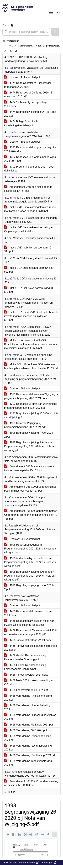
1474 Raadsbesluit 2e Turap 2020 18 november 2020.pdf (28, 94)
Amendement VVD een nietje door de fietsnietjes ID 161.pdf (28, 188)
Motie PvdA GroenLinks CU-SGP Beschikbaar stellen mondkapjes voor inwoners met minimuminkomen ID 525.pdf (31, 344)
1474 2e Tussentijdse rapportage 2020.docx (25, 104)
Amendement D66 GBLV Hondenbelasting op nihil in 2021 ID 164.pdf (31, 783)
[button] (55, 32)
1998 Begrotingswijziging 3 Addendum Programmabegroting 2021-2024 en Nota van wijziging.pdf (30, 446)
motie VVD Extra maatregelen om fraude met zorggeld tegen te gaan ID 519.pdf (30, 209)
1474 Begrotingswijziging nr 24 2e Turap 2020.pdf (30, 113)
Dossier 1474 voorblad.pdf (24, 77)
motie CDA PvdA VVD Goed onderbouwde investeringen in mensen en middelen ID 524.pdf (31, 316)
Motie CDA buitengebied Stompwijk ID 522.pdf (29, 269)
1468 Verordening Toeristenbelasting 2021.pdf (28, 763)
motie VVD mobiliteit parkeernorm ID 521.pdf (28, 249)
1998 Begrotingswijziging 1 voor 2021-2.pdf (29, 434)
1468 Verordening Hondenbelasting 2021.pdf (27, 707)
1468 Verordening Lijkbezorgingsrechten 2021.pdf (30, 717)
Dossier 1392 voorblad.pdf (24, 141)
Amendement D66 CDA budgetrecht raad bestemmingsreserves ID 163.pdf (30, 488)
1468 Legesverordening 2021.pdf (28, 690)
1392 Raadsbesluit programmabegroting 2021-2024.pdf (30, 159)
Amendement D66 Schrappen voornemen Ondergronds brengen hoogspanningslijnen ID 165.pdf (30, 515)
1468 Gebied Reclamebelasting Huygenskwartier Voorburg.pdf (25, 657)
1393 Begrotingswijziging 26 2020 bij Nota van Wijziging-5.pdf (31, 415)
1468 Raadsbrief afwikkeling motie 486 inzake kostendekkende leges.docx (29, 622)
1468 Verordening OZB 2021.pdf (28, 730)
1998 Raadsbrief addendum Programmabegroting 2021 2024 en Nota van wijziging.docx (30, 548)
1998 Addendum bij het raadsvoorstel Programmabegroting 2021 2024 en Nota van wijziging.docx (30, 562)
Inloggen (49, 862)
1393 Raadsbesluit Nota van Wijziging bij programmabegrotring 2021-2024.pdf (30, 405)
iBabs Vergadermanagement (21, 862)
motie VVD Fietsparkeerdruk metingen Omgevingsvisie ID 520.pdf (28, 229)
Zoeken (6, 25)
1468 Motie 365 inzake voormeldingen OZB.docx (28, 682)
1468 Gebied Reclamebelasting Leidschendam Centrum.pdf (25, 667)
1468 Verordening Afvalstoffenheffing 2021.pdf (28, 697)
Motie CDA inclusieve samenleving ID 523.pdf (28, 290)
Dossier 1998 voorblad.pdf (24, 539)
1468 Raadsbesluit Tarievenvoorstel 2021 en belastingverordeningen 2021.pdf (30, 632)
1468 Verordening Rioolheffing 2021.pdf (32, 755)
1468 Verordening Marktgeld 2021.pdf (31, 724)
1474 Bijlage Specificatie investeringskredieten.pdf (21, 123)
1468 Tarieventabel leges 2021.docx (30, 640)
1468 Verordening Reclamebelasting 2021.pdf (28, 747)
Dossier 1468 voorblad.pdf (24, 605)
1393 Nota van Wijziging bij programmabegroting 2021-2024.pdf (24, 425)
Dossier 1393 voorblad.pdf (24, 388)
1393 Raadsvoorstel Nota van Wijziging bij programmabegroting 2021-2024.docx (31, 396)
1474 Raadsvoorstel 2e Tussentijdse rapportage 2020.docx (28, 85)
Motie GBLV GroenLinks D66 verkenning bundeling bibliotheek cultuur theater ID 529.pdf (31, 366)
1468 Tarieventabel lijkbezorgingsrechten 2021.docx (30, 647)
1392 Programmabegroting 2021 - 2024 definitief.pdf (29, 168)
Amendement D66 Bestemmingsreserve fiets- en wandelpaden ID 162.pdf (29, 468)
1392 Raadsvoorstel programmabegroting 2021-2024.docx (30, 149)
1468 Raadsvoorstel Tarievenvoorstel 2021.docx (28, 613)
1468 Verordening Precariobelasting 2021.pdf (27, 738)
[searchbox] (26, 32)
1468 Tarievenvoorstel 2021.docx (28, 674)
